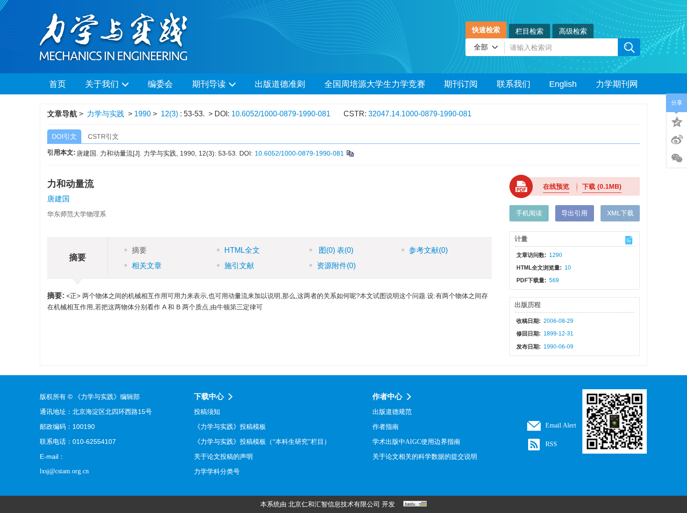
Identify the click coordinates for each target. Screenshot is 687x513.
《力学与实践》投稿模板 (230, 426)
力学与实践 (105, 114)
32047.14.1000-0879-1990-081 (420, 114)
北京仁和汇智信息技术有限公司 (334, 504)
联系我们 (513, 84)
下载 (602, 186)
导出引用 (574, 213)
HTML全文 (242, 250)
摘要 (139, 250)
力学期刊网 (617, 84)
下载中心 (209, 396)
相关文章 (147, 266)
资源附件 (336, 266)
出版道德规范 (392, 411)
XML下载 (620, 213)
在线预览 (556, 186)
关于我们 (102, 84)
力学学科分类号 (217, 471)
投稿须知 (207, 411)
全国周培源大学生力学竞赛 (374, 84)
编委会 (160, 84)
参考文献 (428, 250)
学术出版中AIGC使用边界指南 (416, 441)
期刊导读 (209, 84)
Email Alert (560, 425)
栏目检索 (529, 31)
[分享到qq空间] (676, 121)
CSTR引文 (103, 136)
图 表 (335, 250)
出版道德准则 (280, 84)
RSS (551, 444)
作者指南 (385, 426)
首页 (57, 84)
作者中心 (387, 396)
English (563, 84)
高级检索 (573, 31)
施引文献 (239, 266)
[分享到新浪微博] (676, 140)
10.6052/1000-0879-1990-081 (280, 114)
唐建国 (58, 199)
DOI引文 (64, 136)
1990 (142, 114)
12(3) (170, 114)
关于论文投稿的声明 (223, 456)
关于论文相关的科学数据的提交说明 (424, 456)
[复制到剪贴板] (350, 153)
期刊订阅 (461, 84)
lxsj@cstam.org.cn (64, 471)
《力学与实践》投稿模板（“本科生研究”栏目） (262, 441)
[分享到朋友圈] (676, 158)
